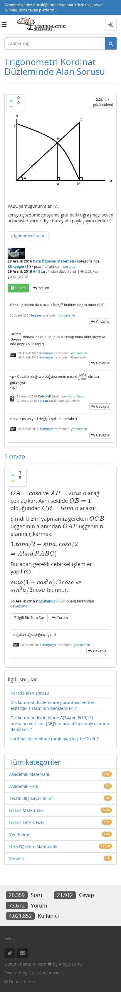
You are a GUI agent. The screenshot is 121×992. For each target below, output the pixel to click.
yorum (43, 287)
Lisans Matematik (26, 810)
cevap (20, 287)
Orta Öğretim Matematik (54, 261)
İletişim (9, 938)
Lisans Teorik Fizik (26, 822)
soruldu (69, 266)
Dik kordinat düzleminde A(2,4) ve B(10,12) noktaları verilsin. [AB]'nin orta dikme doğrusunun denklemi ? (60, 723)
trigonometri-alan (28, 235)
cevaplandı (19, 606)
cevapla (102, 321)
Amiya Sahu (70, 964)
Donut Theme (17, 964)
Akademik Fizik (23, 786)
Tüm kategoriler (35, 762)
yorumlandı (67, 315)
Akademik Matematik (29, 774)
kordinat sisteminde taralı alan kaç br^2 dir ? (55, 739)
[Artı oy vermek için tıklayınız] (11, 101)
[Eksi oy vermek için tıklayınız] (11, 106)
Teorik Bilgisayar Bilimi (31, 798)
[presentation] (51, 304)
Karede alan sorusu (30, 693)
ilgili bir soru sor (30, 617)
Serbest (16, 858)
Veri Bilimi (19, 834)
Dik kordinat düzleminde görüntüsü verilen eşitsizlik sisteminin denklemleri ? (53, 705)
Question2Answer (45, 973)
